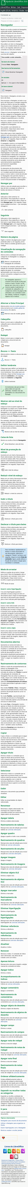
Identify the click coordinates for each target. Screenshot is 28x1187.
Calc (18, 7)
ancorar (6, 52)
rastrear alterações (14, 845)
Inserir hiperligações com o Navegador (13, 1128)
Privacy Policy (19, 1160)
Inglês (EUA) (5, 10)
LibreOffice (5, 7)
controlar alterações (14, 830)
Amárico (14, 10)
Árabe (21, 10)
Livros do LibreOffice (14, 1146)
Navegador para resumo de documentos (14, 1120)
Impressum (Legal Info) (7, 1160)
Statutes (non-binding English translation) (13, 1162)
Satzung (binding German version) (11, 1163)
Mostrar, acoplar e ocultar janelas (11, 1130)
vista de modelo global (17, 306)
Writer (13, 7)
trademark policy (6, 1181)
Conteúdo (4, 15)
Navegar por (20, 374)
